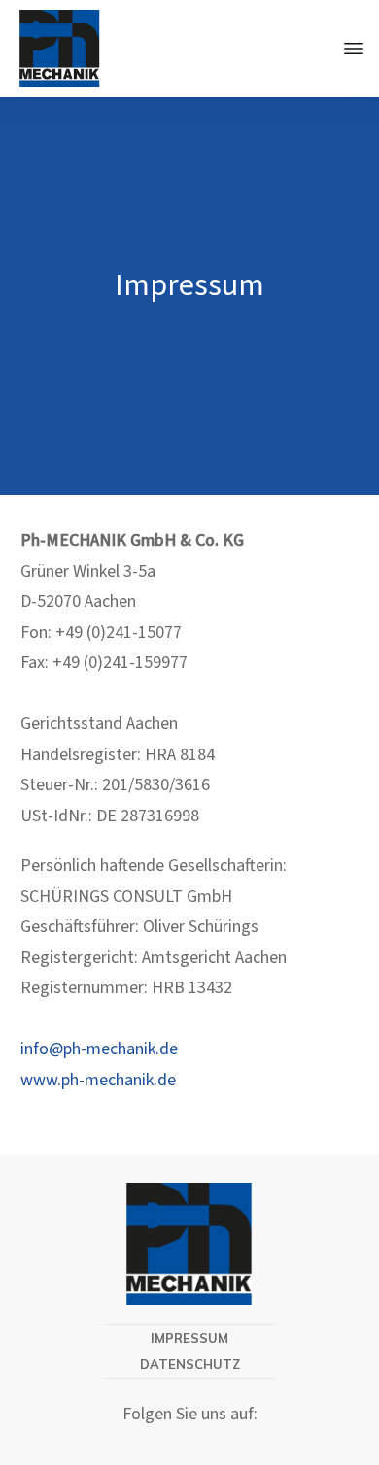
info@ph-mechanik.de (99, 1049)
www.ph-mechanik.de (98, 1080)
